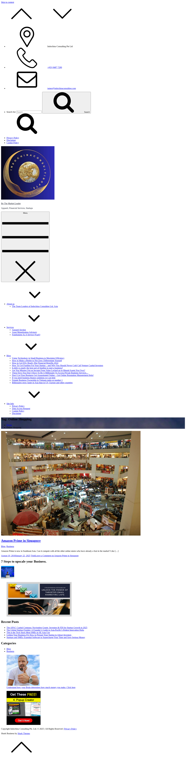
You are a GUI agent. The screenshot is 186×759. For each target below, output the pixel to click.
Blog (9, 355)
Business (10, 546)
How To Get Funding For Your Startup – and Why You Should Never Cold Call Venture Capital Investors (57, 365)
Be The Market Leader (11, 203)
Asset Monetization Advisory (24, 332)
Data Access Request (21, 408)
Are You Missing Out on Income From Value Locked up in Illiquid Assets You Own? (48, 370)
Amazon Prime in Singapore (21, 540)
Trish (33, 556)
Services (10, 327)
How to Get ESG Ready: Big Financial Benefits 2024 (35, 363)
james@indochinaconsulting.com (61, 88)
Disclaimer (16, 413)
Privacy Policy (18, 406)
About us (10, 304)
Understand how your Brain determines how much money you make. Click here (41, 687)
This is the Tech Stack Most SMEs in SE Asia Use (28, 632)
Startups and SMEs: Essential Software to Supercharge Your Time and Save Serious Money (46, 637)
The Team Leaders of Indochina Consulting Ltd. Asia (35, 306)
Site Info (10, 403)
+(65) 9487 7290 (54, 67)
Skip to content (7, 2)
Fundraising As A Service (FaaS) (26, 335)
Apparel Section (19, 330)
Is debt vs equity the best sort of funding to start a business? (37, 368)
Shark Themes (24, 733)
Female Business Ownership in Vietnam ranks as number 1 (37, 380)
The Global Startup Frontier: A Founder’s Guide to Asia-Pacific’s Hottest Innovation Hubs (45, 630)
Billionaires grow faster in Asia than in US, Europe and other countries (42, 382)
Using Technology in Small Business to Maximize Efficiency (38, 358)
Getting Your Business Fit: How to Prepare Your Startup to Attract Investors (39, 635)
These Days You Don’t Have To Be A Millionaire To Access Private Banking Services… (50, 373)
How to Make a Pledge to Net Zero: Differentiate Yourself (37, 360)
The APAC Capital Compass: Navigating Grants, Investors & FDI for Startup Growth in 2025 (47, 627)
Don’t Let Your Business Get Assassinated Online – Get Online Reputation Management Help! (53, 375)
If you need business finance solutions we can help (33, 378)
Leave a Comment (57, 556)
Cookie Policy (18, 411)
